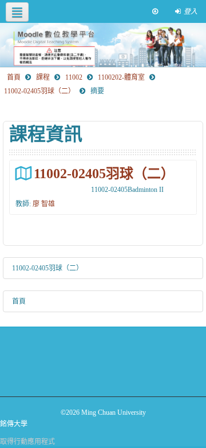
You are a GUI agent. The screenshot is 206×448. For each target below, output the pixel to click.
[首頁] (103, 45)
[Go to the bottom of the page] (155, 11)
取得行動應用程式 (27, 442)
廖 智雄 (44, 204)
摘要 (97, 91)
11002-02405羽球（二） (104, 173)
